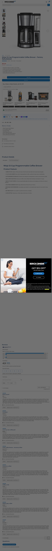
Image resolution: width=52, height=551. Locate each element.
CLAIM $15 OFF (38, 273)
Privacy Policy (47, 289)
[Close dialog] (2, 260)
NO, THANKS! (38, 277)
